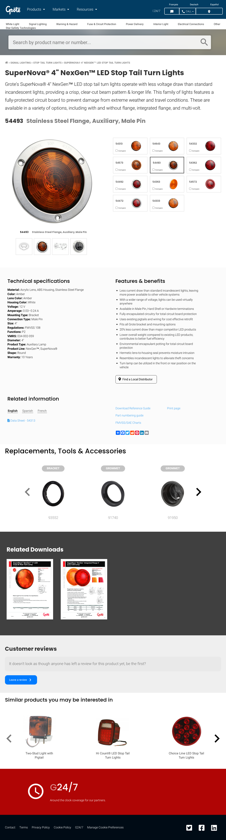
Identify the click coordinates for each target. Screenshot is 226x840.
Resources (85, 9)
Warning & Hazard (66, 24)
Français (173, 4)
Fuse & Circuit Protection (101, 24)
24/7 (156, 11)
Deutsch (194, 4)
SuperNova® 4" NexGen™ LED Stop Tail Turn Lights (97, 63)
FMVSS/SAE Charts (128, 423)
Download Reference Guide (132, 408)
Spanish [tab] (27, 411)
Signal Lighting (38, 24)
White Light (12, 24)
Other (217, 24)
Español (214, 4)
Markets (59, 9)
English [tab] (13, 411)
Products (34, 9)
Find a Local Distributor (137, 379)
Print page (173, 408)
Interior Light (160, 24)
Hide (214, 433)
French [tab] (42, 411)
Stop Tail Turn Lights (47, 63)
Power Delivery (135, 24)
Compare (113, 535)
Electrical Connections (191, 24)
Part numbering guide (129, 415)
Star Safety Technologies (21, 28)
